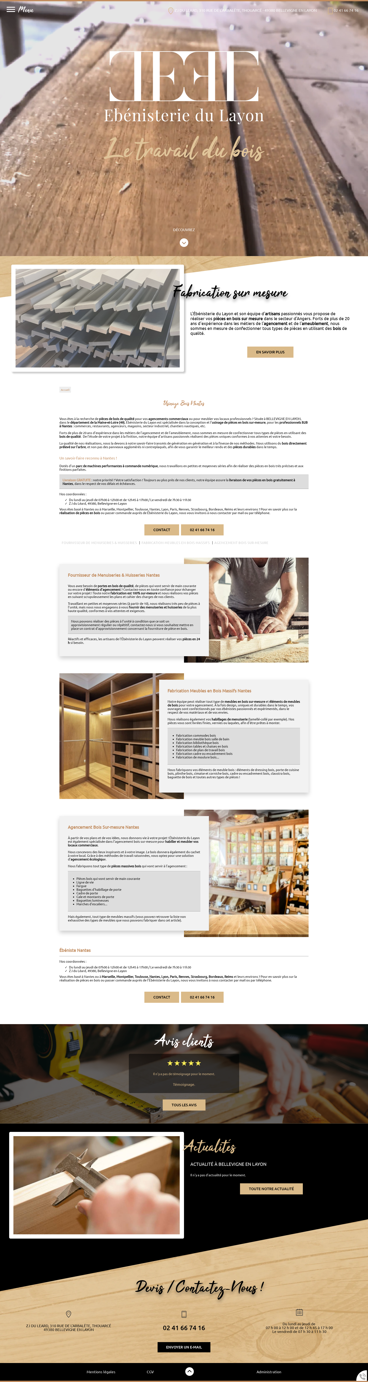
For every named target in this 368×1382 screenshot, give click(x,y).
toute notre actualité (271, 1189)
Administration (269, 1372)
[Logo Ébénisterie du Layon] (184, 76)
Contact (161, 530)
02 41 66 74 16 (202, 530)
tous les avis (184, 1105)
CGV (150, 1372)
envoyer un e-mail (184, 1347)
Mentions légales (101, 1372)
